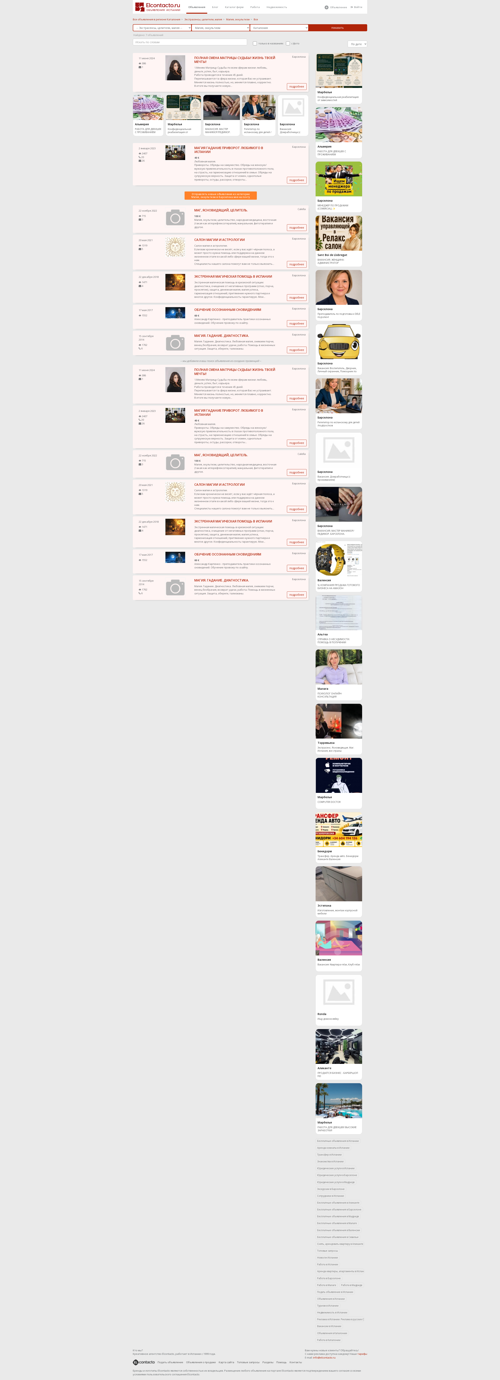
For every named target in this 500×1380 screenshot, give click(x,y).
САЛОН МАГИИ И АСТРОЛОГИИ (219, 240)
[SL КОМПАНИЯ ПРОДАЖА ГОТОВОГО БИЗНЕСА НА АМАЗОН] (339, 558)
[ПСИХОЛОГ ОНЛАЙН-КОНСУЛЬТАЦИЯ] (339, 666)
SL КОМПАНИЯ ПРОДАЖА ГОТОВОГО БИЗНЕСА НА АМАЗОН (339, 587)
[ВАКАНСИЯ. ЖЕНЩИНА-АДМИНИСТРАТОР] (339, 233)
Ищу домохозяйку (328, 1018)
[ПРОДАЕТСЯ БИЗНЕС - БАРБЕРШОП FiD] (339, 1046)
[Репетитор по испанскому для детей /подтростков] (259, 107)
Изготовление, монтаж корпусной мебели (337, 912)
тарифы (362, 1354)
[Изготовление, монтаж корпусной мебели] (339, 883)
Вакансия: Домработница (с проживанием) (290, 131)
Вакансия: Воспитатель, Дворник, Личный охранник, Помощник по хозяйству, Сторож (337, 370)
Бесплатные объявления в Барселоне (339, 1209)
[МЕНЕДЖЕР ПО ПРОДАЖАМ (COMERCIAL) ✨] (339, 178)
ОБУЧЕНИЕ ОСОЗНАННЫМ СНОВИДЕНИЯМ (227, 310)
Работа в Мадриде (351, 1285)
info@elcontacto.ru (324, 1357)
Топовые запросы (327, 1250)
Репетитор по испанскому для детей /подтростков (257, 131)
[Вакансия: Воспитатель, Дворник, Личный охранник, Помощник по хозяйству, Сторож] (339, 341)
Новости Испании (327, 1257)
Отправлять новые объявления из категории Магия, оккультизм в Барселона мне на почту (221, 196)
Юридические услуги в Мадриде (336, 1182)
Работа (255, 7)
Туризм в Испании (327, 1305)
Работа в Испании (327, 1264)
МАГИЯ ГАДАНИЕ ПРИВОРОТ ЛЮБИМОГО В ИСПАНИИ (228, 150)
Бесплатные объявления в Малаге (337, 1223)
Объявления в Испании (331, 1298)
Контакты (296, 1362)
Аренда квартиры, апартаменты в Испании (340, 1271)
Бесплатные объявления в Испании (338, 1141)
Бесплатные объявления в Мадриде (338, 1216)
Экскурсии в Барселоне (331, 1189)
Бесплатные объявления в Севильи (337, 1237)
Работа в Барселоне (329, 1278)
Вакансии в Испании (329, 1326)
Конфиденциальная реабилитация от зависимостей (179, 131)
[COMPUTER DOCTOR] (339, 775)
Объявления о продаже (201, 1362)
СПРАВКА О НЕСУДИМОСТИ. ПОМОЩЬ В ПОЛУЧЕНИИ (334, 641)
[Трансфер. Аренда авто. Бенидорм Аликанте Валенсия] (339, 829)
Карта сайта (226, 1362)
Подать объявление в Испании (335, 1292)
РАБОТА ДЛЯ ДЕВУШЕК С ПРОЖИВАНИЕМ (148, 131)
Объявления (196, 7)
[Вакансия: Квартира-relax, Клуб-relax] (339, 937)
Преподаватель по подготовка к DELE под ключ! (339, 315)
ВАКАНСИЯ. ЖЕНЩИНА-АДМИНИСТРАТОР (331, 261)
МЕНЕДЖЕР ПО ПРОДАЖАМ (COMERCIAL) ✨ (333, 207)
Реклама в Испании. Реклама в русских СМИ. (340, 1319)
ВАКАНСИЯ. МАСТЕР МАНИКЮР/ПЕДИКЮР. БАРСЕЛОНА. (217, 131)
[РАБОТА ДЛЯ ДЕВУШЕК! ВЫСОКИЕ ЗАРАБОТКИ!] (339, 1100)
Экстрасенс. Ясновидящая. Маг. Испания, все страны (336, 749)
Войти (358, 7)
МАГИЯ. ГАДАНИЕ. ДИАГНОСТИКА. (221, 336)
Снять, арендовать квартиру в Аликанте (340, 1244)
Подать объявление (170, 1362)
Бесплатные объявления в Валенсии (338, 1230)
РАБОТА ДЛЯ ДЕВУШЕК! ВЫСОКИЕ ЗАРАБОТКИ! (337, 1129)
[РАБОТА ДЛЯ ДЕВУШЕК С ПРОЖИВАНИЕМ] (148, 107)
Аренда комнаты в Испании (333, 1147)
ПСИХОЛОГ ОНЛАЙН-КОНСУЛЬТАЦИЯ (330, 695)
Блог (215, 7)
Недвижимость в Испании (332, 1312)
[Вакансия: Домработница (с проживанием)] (293, 107)
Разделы (267, 1362)
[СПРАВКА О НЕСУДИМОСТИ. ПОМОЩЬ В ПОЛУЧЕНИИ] (339, 612)
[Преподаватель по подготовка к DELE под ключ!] (339, 287)
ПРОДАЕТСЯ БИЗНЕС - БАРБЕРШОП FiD (338, 1074)
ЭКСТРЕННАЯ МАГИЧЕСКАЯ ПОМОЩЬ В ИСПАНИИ (233, 276)
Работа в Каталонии (328, 1340)
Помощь (281, 1362)
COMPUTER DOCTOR (329, 802)
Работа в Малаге (326, 1285)
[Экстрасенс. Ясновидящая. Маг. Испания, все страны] (339, 721)
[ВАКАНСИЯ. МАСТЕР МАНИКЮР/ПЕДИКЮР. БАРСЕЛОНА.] (221, 107)
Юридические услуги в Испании (335, 1168)
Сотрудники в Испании (330, 1196)
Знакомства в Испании (330, 1161)
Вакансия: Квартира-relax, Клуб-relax (339, 964)
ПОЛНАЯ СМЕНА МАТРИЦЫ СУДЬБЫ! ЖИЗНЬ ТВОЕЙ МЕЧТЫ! (234, 60)
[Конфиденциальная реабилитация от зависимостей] (183, 107)
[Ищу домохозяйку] (339, 992)
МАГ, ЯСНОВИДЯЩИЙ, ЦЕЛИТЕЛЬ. (221, 210)
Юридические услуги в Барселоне (337, 1175)
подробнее (296, 86)
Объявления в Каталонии (332, 1333)
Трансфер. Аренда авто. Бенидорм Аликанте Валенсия (338, 858)
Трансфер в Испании (329, 1154)
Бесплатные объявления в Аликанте (338, 1202)
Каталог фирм (234, 7)
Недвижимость (277, 7)
